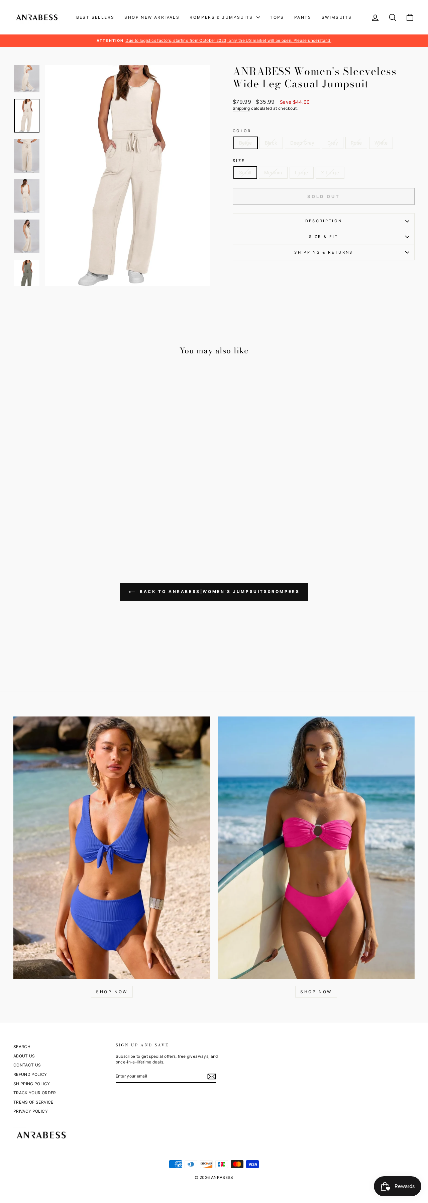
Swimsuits (337, 17)
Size (239, 160)
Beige (245, 143)
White (381, 143)
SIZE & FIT (323, 236)
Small (245, 172)
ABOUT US (24, 1055)
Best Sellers (95, 17)
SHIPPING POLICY (31, 1083)
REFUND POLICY (30, 1074)
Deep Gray (302, 143)
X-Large (330, 172)
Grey (332, 143)
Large (301, 172)
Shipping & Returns (323, 252)
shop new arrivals (152, 17)
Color (242, 130)
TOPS (277, 17)
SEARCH (21, 1046)
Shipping (241, 108)
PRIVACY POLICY (30, 1111)
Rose (356, 143)
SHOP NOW (112, 991)
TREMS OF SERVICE (33, 1102)
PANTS (303, 17)
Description (323, 221)
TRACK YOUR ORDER (34, 1092)
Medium (273, 172)
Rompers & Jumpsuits (222, 17)
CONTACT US (27, 1064)
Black (271, 143)
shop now (316, 991)
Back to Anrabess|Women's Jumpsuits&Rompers (219, 591)
